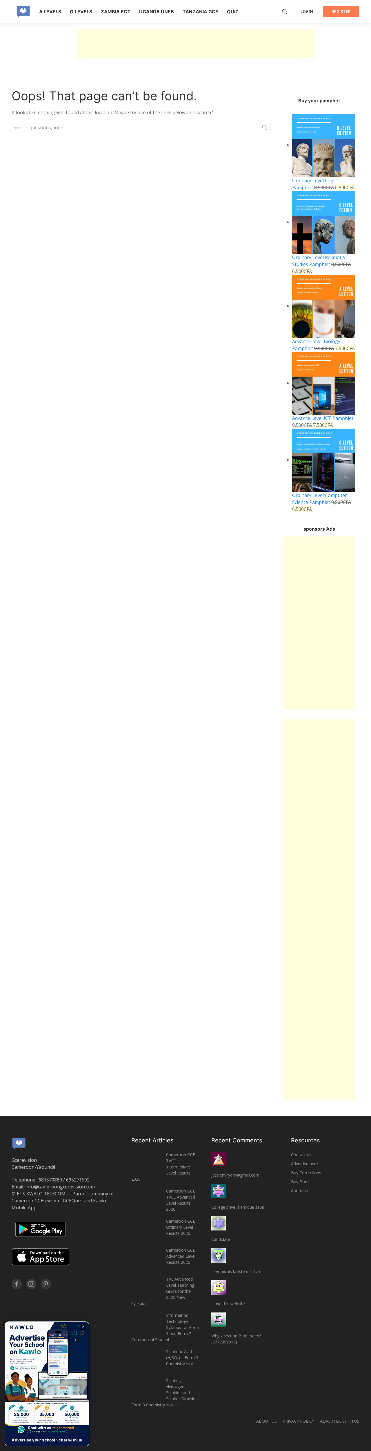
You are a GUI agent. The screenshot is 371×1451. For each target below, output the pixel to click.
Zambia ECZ (115, 11)
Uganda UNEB (156, 11)
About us (299, 1190)
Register (341, 11)
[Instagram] (31, 1284)
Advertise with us (339, 1421)
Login (307, 11)
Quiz (233, 11)
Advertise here (304, 1163)
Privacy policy (298, 1421)
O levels (81, 11)
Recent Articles (152, 1140)
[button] (47, 1384)
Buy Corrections (306, 1172)
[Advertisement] (195, 43)
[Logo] (23, 11)
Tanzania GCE (200, 11)
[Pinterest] (46, 1284)
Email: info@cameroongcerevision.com (53, 1187)
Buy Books (301, 1181)
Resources (305, 1140)
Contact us (301, 1154)
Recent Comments (236, 1140)
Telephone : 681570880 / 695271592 (51, 1180)
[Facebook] (17, 1284)
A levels (50, 11)
